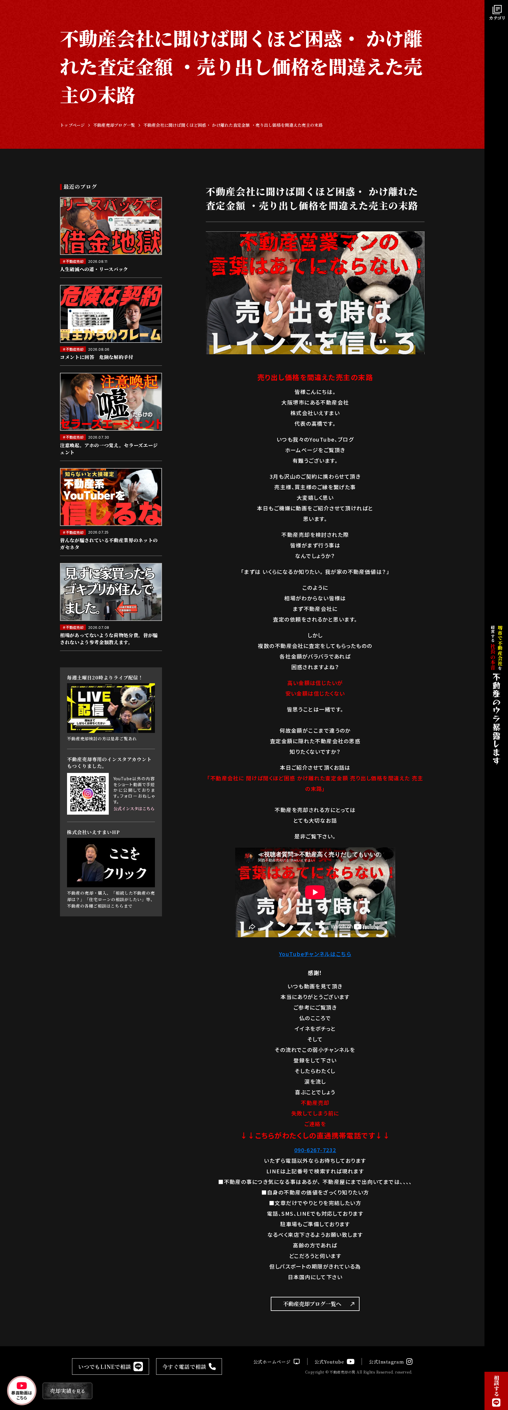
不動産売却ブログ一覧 (114, 125)
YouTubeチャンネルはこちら (315, 954)
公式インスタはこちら (134, 808)
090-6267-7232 (315, 1150)
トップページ (72, 125)
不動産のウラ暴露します (496, 719)
